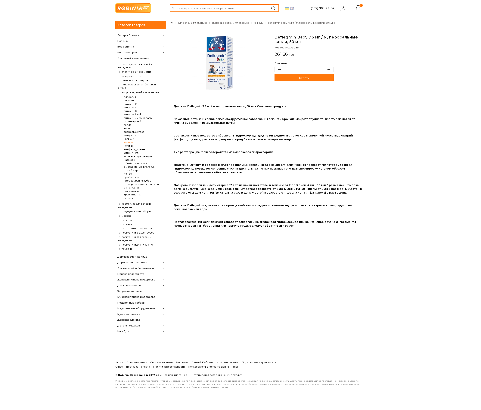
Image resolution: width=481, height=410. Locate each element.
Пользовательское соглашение (208, 366)
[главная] (171, 22)
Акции (119, 362)
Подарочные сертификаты (259, 362)
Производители (136, 362)
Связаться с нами (161, 362)
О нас (119, 366)
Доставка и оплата (138, 366)
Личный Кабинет (202, 362)
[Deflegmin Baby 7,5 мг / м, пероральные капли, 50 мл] (219, 62)
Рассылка (182, 362)
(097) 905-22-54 (322, 8)
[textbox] (224, 8)
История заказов (227, 362)
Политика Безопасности (169, 366)
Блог (235, 366)
